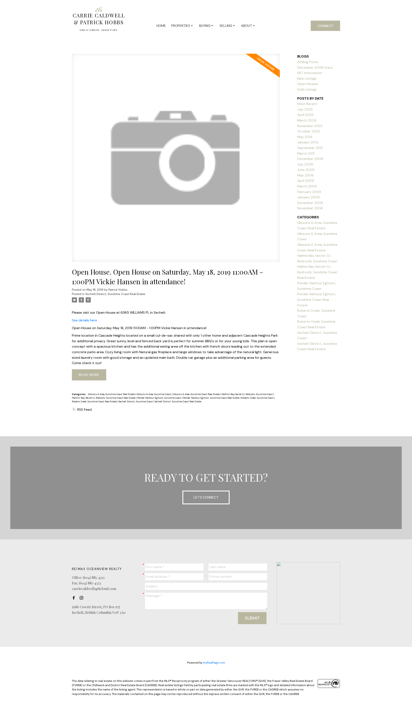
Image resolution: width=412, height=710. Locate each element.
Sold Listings (307, 89)
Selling (226, 25)
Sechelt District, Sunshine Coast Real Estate (115, 294)
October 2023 (308, 131)
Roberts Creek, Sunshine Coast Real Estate (94, 401)
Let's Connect (206, 497)
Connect (325, 26)
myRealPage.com (214, 662)
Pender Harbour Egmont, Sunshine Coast (159, 397)
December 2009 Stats (315, 67)
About (246, 25)
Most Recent (307, 104)
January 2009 (308, 197)
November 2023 (309, 126)
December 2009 (310, 159)
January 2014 (307, 142)
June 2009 (305, 169)
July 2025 (305, 109)
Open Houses (307, 84)
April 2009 (305, 180)
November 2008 (310, 208)
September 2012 (310, 148)
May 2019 (304, 137)
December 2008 (310, 203)
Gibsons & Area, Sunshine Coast (154, 394)
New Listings (307, 78)
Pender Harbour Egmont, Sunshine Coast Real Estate (211, 397)
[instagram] (83, 598)
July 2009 (305, 164)
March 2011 (305, 153)
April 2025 (305, 115)
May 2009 (305, 175)
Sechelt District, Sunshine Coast (136, 401)
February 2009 (309, 192)
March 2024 (307, 120)
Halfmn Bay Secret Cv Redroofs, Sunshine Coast (247, 394)
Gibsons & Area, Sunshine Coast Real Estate (111, 394)
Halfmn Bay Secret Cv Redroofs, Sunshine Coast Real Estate (104, 397)
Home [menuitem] (161, 25)
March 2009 (307, 186)
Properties (180, 25)
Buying (205, 25)
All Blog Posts (307, 62)
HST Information (309, 73)
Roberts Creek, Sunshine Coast (257, 397)
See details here (84, 320)
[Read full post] (176, 160)
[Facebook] (75, 598)
